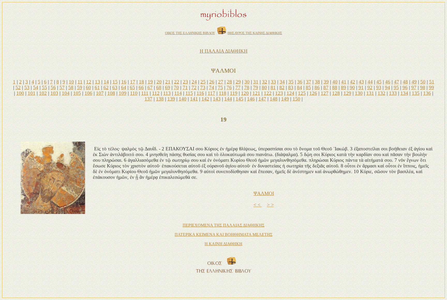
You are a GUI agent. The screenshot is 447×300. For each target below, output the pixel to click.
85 (308, 87)
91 (361, 87)
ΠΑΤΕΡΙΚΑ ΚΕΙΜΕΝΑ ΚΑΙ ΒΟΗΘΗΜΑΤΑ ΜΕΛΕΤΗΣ (223, 234)
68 (158, 87)
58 (70, 87)
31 (255, 81)
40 (335, 81)
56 (53, 87)
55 (44, 87)
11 (80, 81)
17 (132, 81)
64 (123, 87)
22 (176, 81)
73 (202, 87)
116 (200, 93)
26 (211, 81)
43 (361, 81)
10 (71, 81)
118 (222, 93)
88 (334, 87)
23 (185, 81)
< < (258, 204)
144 (228, 99)
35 (291, 81)
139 (171, 99)
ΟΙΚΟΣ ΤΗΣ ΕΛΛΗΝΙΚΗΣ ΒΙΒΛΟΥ (190, 33)
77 (238, 87)
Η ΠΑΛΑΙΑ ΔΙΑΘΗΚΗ (224, 51)
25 (203, 81)
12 (88, 81)
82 (282, 87)
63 (114, 87)
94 (387, 87)
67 (150, 87)
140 (183, 99)
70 (176, 87)
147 (262, 99)
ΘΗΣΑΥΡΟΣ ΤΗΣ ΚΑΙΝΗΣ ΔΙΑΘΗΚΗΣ (255, 33)
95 (396, 87)
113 (167, 93)
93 (378, 87)
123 (279, 93)
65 (132, 87)
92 (370, 87)
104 (66, 93)
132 (381, 93)
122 (268, 93)
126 (313, 93)
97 (413, 87)
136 (427, 93)
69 (167, 87)
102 (43, 93)
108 (111, 93)
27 (220, 81)
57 (62, 87)
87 (326, 87)
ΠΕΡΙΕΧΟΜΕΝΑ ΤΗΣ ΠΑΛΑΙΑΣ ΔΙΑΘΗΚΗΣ (223, 225)
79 (255, 87)
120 (245, 93)
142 (205, 99)
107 (100, 93)
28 (229, 81)
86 (317, 87)
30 (247, 81)
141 (194, 99)
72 (194, 87)
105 (77, 93)
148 (274, 99)
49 (414, 81)
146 (251, 99)
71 (185, 87)
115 (189, 93)
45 (379, 81)
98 (422, 87)
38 (317, 81)
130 (359, 93)
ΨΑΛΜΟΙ (264, 193)
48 (405, 81)
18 (141, 81)
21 (167, 81)
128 (336, 93)
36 (299, 81)
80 (264, 87)
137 (148, 99)
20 (159, 81)
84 (299, 87)
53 (26, 87)
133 (393, 93)
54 (35, 87)
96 (405, 87)
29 (238, 81)
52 (18, 87)
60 (88, 87)
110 (134, 93)
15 (115, 81)
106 (88, 93)
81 (273, 87)
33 (273, 81)
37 (308, 81)
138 (160, 99)
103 (54, 93)
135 (416, 93)
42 (352, 81)
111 (144, 93)
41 (343, 81)
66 (141, 87)
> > (270, 204)
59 (79, 87)
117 (211, 93)
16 (123, 81)
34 (282, 81)
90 (352, 87)
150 (296, 99)
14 (106, 81)
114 (178, 93)
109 (122, 93)
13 (97, 81)
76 (229, 87)
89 (343, 87)
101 (31, 93)
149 (285, 99)
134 (404, 93)
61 (97, 87)
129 (347, 93)
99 (431, 87)
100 (20, 93)
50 (423, 81)
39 (326, 81)
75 (220, 87)
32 (264, 81)
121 (256, 93)
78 (246, 87)
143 (217, 99)
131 (370, 93)
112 (156, 93)
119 (233, 93)
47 (396, 81)
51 (431, 81)
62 (106, 87)
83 (290, 87)
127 (325, 93)
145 (239, 99)
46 (387, 81)
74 (211, 87)
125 (302, 93)
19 (150, 81)
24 (194, 81)
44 (370, 81)
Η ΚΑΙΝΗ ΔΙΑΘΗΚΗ (223, 244)
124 (290, 93)
